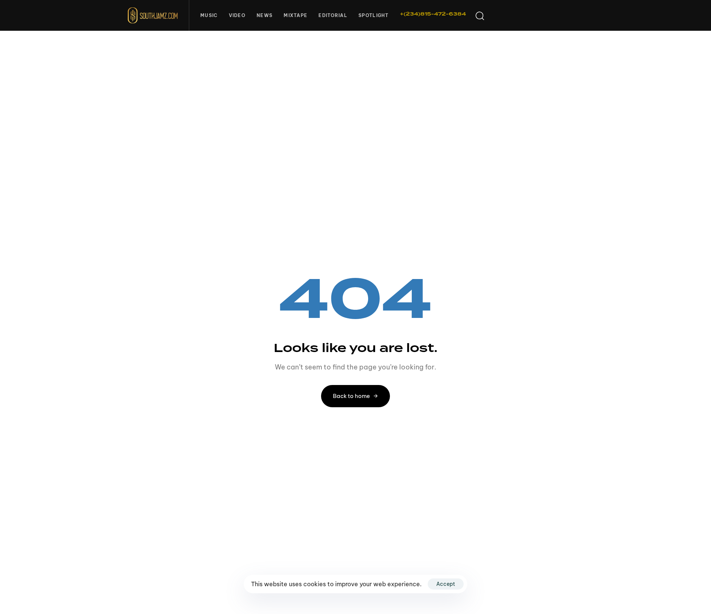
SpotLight (373, 15)
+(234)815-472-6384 (433, 14)
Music (209, 15)
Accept (445, 584)
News (265, 15)
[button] (479, 15)
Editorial (332, 15)
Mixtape (295, 15)
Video (237, 15)
